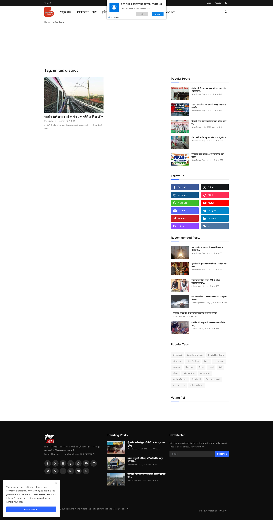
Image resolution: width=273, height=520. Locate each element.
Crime (201, 367)
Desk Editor (49, 121)
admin (194, 286)
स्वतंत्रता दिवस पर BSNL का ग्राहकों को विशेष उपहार (208, 155)
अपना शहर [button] (82, 11)
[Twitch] (70, 471)
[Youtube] (86, 463)
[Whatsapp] (78, 463)
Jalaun (175, 373)
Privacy (223, 510)
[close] (56, 483)
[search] (226, 11)
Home (47, 22)
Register (218, 3)
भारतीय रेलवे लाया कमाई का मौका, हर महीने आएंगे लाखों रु (73, 116)
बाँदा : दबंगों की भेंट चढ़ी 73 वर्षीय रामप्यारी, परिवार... (210, 137)
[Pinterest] (55, 471)
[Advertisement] (136, 47)
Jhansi (211, 367)
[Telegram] (47, 471)
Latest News (219, 361)
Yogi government (213, 379)
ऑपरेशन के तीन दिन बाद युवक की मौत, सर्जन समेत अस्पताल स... (209, 89)
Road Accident (179, 385)
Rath (221, 367)
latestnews (177, 361)
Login (209, 3)
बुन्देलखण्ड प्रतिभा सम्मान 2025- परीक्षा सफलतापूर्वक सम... (206, 281)
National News (189, 373)
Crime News (205, 373)
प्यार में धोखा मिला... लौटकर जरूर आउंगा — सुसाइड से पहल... (210, 298)
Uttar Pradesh (193, 361)
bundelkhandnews (216, 355)
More (169, 11)
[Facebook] (47, 463)
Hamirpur (189, 367)
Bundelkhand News (195, 355)
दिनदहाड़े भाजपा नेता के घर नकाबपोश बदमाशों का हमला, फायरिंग (195, 313)
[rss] (86, 471)
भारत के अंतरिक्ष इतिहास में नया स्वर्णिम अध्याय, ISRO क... (208, 248)
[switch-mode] (226, 3)
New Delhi (196, 379)
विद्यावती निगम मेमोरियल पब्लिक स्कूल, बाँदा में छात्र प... (209, 122)
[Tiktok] (70, 463)
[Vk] (78, 471)
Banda (206, 361)
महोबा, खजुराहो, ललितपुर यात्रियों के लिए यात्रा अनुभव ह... (145, 459)
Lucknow (176, 367)
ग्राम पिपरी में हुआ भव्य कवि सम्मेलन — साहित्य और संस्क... (209, 265)
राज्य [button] (94, 11)
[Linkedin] (63, 471)
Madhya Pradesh (180, 379)
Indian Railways (196, 385)
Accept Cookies (31, 509)
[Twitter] (55, 463)
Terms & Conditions (207, 510)
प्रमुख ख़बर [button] (65, 11)
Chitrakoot (177, 355)
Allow (157, 13)
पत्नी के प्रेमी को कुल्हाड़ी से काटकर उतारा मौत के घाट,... (208, 324)
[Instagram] (63, 463)
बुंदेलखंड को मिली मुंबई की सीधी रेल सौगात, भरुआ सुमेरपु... (146, 444)
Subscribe (222, 453)
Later (142, 13)
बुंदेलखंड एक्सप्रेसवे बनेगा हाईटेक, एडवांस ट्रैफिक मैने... (146, 475)
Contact (47, 3)
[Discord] (93, 463)
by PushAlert (115, 17)
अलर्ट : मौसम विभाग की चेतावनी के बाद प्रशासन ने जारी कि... (209, 106)
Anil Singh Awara (198, 302)
